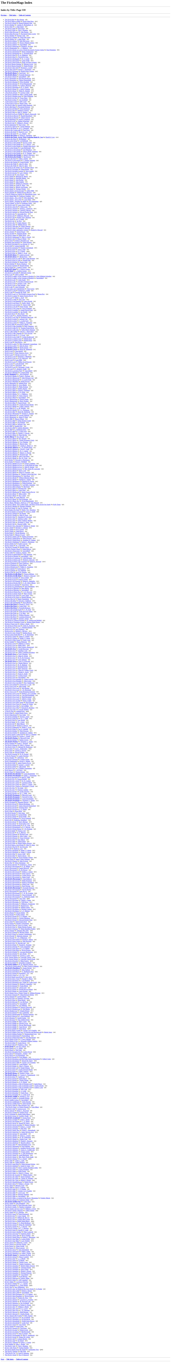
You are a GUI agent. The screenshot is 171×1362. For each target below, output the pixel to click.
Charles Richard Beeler (26, 404)
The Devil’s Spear (10, 1250)
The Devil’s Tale (10, 1340)
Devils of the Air (10, 599)
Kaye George (20, 529)
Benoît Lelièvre (25, 1143)
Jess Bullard (21, 422)
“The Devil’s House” (11, 93)
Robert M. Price (23, 1298)
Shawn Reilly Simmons (30, 151)
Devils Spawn (9, 1246)
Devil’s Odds (9, 552)
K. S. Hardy (25, 87)
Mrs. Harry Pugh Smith (26, 1157)
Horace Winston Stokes (27, 43)
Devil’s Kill (8, 246)
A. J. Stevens (23, 1226)
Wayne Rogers (26, 889)
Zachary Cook (21, 283)
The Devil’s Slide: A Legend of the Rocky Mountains (21, 1198)
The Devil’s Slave (10, 1184)
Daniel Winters (25, 1068)
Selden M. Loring (24, 1337)
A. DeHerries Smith (28, 897)
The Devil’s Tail (10, 1339)
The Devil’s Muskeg (11, 506)
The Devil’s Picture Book (13, 825)
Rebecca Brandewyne (22, 240)
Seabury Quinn (24, 1073)
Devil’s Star (8, 1287)
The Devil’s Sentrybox (12, 1132)
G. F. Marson (25, 911)
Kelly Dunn (57, 504)
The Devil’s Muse (10, 488)
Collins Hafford (20, 1162)
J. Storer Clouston (24, 89)
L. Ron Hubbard (23, 374)
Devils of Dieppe (10, 570)
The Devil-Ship (9, 19)
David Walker (20, 913)
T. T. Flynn (21, 335)
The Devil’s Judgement (12, 237)
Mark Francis (24, 961)
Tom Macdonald (30, 1037)
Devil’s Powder (9, 936)
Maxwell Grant (25, 738)
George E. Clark (25, 955)
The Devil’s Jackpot (11, 208)
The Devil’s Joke (10, 224)
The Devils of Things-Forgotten (15, 620)
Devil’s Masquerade (11, 399)
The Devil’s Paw (10, 768)
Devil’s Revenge (10, 1020)
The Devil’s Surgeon (11, 1328)
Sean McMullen (30, 586)
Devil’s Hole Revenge (12, 32)
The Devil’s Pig (10, 832)
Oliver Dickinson (20, 863)
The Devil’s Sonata (11, 1223)
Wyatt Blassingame (26, 84)
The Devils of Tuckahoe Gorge (14, 622)
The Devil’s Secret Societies (13, 1125)
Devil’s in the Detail (11, 141)
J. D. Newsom (27, 592)
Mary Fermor (28, 593)
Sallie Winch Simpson (28, 330)
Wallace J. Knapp (23, 1184)
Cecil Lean (21, 1193)
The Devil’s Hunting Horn (13, 96)
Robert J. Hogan (26, 1180)
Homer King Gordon (27, 71)
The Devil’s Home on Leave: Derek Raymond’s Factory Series (24, 50)
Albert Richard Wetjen (27, 995)
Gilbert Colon (46, 1059)
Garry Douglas (23, 654)
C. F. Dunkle (22, 1189)
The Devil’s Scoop (10, 1116)
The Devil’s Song (10, 1230)
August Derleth (22, 779)
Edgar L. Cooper (27, 784)
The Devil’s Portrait (11, 932)
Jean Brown (18, 342)
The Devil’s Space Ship (12, 1235)
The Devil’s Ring (10, 1043)
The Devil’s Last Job (11, 306)
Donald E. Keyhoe (27, 46)
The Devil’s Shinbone (11, 1143)
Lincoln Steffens (23, 709)
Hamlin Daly (19, 426)
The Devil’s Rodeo (11, 1064)
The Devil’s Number (11, 547)
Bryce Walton (26, 1235)
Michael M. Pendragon (25, 747)
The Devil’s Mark (10, 388)
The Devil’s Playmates (12, 902)
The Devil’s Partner (11, 740)
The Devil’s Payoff (11, 804)
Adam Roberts (27, 242)
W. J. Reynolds (20, 545)
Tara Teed (22, 898)
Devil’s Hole (9, 27)
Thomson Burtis (22, 233)
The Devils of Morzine (12, 588)
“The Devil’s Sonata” (11, 1228)
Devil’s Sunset (9, 1326)
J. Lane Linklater (25, 1039)
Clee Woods (21, 720)
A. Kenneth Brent (27, 53)
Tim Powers (27, 157)
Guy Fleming (24, 442)
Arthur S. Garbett (24, 636)
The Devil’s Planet (10, 857)
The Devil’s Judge (10, 235)
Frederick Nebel (24, 1200)
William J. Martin (23, 1307)
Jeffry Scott (23, 101)
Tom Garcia (30, 289)
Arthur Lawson (28, 679)
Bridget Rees (28, 340)
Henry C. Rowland (23, 1111)
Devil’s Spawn (9, 1242)
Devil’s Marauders (10, 383)
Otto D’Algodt (23, 1333)
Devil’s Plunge (9, 913)
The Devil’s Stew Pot (11, 1308)
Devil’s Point (9, 922)
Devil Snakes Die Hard (12, 510)
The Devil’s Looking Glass (13, 339)
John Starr (23, 1128)
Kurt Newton (26, 886)
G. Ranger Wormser (21, 315)
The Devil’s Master (11, 404)
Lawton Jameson (24, 415)
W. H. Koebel (24, 754)
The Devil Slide (10, 324)
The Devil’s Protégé (11, 952)
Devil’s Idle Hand (10, 107)
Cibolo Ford (23, 987)
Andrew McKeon (25, 85)
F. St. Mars (22, 613)
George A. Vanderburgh (27, 1075)
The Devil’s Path (10, 763)
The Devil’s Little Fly (11, 328)
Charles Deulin (23, 1080)
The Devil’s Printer (11, 945)
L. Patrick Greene (21, 267)
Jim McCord (22, 943)
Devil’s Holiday (10, 35)
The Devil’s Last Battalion (13, 301)
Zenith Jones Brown (28, 1321)
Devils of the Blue (10, 601)
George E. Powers (20, 750)
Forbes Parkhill (23, 1348)
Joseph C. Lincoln (23, 433)
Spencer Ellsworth (26, 1007)
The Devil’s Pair (10, 720)
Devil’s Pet (8, 820)
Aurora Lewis (21, 1109)
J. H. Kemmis (28, 829)
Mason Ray (41, 294)
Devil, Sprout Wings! (11, 957)
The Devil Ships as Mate (12, 21)
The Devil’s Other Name (12, 640)
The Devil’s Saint (10, 1105)
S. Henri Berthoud (25, 1223)
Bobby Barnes (22, 388)
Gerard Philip (22, 815)
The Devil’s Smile (10, 1205)
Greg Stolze (22, 1324)
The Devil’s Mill (10, 421)
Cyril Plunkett (25, 980)
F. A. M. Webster (20, 408)
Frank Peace (24, 1093)
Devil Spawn (9, 770)
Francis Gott (22, 831)
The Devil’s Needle (11, 515)
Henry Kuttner (24, 401)
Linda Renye (20, 531)
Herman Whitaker (25, 506)
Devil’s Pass (8, 750)
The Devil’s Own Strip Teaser (14, 702)
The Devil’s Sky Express (12, 1175)
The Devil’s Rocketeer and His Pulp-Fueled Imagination (22, 1059)
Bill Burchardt (25, 1332)
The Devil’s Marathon (12, 381)
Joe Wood (21, 1340)
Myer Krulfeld (24, 82)
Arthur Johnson (25, 226)
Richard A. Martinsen (25, 356)
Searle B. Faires (25, 1166)
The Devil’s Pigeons (11, 834)
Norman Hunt (23, 807)
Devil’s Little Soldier (11, 331)
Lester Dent (23, 606)
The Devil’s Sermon (11, 1134)
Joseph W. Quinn (27, 704)
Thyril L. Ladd (24, 449)
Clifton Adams (29, 1210)
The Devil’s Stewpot (11, 1312)
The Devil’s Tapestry (11, 1351)
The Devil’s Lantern (11, 296)
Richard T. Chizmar (22, 528)
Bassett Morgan (26, 597)
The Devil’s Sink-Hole (12, 1164)
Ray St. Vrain (23, 458)
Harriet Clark (21, 35)
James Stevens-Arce (27, 1132)
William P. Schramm (22, 183)
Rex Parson (20, 19)
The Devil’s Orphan (11, 638)
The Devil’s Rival (10, 1045)
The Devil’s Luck (10, 356)
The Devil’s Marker (11, 394)
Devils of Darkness (11, 563)
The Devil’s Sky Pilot (11, 1176)
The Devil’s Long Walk (12, 337)
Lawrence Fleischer (22, 1282)
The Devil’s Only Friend (12, 633)
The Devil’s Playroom (12, 905)
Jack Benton (25, 688)
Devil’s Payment (10, 802)
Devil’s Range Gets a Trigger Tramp (16, 993)
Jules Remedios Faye (24, 1144)
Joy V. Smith (20, 219)
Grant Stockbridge (29, 774)
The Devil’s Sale (10, 1109)
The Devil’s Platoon (11, 861)
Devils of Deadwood (11, 567)
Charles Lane (23, 1139)
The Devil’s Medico (11, 410)
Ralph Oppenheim (23, 599)
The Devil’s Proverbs (11, 961)
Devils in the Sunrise (11, 162)
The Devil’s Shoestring (12, 1146)
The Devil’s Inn (10, 123)
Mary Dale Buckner (29, 258)
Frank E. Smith (23, 674)
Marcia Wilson (19, 419)
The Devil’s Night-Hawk (12, 538)
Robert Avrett (24, 1330)
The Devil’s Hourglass (12, 87)
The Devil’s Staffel (11, 1276)
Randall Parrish (23, 667)
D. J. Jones (21, 722)
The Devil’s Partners (11, 745)
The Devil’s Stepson (11, 1299)
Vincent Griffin (22, 524)
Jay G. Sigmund (24, 128)
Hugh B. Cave (23, 132)
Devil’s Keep (9, 240)
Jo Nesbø (39, 1289)
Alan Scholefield (23, 1250)
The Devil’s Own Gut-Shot (13, 683)
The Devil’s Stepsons (11, 1303)
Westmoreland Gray (30, 1034)
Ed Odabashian (33, 201)
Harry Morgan (23, 822)
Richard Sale (24, 454)
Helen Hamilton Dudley (28, 929)
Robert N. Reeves (22, 725)
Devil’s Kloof (9, 267)
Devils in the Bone (10, 128)
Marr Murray (21, 724)
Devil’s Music (9, 497)
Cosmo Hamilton (23, 1169)
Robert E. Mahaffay (29, 581)
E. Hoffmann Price (20, 429)
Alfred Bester (25, 169)
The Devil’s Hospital (11, 82)
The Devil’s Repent (11, 1012)
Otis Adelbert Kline (24, 1020)
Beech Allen (24, 444)
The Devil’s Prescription (12, 939)
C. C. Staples (24, 1283)
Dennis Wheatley (30, 1125)
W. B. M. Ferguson (24, 658)
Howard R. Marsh (22, 324)
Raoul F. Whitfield (21, 462)
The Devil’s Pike (10, 841)
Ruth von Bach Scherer (29, 62)
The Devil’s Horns (10, 76)
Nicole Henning (20, 533)
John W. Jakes (23, 164)
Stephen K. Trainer (25, 479)
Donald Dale (27, 260)
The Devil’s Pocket (11, 916)
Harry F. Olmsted (31, 734)
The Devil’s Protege (11, 955)
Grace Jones (25, 595)
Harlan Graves (23, 740)
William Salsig (25, 907)
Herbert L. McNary (21, 631)
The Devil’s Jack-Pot (11, 207)
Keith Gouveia (23, 544)
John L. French (26, 237)
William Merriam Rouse (26, 478)
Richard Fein (22, 488)
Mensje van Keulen (22, 187)
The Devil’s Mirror (11, 435)
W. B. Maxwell (23, 358)
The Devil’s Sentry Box (12, 1130)
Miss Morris (25, 588)
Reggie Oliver (29, 167)
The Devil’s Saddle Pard (12, 1103)
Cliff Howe (20, 758)
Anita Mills (18, 360)
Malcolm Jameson (22, 936)
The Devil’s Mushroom (12, 492)
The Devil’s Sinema (11, 1159)
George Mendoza (24, 918)
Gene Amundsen (25, 946)
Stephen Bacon (27, 633)
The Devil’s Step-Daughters (13, 1294)
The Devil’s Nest (10, 517)
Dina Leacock (20, 1248)
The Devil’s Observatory (12, 551)
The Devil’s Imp (10, 110)
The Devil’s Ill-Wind (11, 109)
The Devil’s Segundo (11, 1127)
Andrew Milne (24, 1278)
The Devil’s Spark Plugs (12, 1237)
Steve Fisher (25, 1269)
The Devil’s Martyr (11, 396)
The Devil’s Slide (10, 1189)
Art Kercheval (25, 1319)
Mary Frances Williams (31, 966)
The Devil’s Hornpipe (11, 71)
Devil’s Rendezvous (11, 1011)
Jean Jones (21, 813)
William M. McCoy (23, 1217)
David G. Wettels (24, 761)
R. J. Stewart (26, 827)
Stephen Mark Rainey (33, 622)
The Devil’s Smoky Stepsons (14, 1210)
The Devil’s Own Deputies (13, 679)
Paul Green (22, 125)
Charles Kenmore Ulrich (26, 440)
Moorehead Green (30, 194)
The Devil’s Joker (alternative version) (17, 230)
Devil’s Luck (9, 351)
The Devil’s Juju (10, 239)
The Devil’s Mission (11, 442)
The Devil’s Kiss (10, 249)
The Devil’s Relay (10, 1005)
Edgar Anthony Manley (25, 520)
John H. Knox (23, 346)
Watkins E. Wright (29, 526)
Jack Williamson (19, 1287)
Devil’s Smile (9, 1203)
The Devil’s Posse (10, 934)
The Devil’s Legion (11, 319)
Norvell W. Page (23, 57)
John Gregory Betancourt (26, 647)
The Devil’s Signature (11, 1153)
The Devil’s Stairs (10, 1280)
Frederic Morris (45, 1198)
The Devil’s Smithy (11, 1207)
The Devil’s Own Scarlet (12, 700)
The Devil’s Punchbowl (12, 970)
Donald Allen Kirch (29, 146)
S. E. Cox (22, 975)
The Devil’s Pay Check (12, 781)
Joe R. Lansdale (23, 729)
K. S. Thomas (27, 153)
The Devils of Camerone (12, 558)
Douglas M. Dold (20, 292)
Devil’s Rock (9, 1053)
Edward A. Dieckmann (22, 460)
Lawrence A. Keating (26, 1299)
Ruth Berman (24, 1312)
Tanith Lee (21, 1077)
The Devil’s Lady (10, 280)
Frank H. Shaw (20, 185)
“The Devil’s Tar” (10, 1353)
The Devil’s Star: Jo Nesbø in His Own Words (19, 1289)
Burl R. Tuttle (25, 777)
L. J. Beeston (24, 1228)
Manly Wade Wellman (23, 859)
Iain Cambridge (24, 1012)
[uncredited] (23, 44)
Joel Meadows (27, 150)
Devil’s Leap (9, 315)
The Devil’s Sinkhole (11, 1166)
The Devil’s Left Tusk (12, 317)
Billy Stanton (28, 1316)
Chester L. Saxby (23, 672)
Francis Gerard (23, 579)
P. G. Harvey (27, 144)
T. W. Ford (27, 610)
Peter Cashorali (28, 1232)
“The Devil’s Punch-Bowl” (13, 966)
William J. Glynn (30, 1209)
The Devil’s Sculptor (11, 1119)
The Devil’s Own (10, 645)
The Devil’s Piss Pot (11, 847)
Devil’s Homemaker (11, 48)
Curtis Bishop (23, 1064)
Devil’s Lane (9, 292)
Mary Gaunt (23, 1021)
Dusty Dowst (26, 873)
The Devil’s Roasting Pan (13, 1052)
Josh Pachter (20, 180)
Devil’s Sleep (9, 1185)
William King (23, 383)
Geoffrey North (23, 1116)
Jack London (25, 577)
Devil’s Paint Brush (11, 715)
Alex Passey (20, 175)
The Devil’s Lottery (11, 344)
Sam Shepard (35, 503)
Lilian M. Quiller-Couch (25, 670)
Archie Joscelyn (24, 791)
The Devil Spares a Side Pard (14, 734)
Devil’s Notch (9, 545)
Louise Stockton (23, 756)
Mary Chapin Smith (26, 94)
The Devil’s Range (11, 989)
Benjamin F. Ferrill (28, 786)
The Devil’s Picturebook (12, 827)
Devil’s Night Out (10, 544)
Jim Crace (22, 299)
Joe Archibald (23, 100)
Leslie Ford (25, 1323)
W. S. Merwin (21, 832)
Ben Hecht (21, 314)
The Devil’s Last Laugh (12, 308)
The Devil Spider (10, 831)
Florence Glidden (22, 790)
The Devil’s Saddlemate (12, 1102)
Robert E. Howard (24, 228)
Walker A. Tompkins (25, 322)
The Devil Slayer (10, 314)
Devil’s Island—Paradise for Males (16, 201)
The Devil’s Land (10, 290)
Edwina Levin (23, 1023)
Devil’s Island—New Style (13, 198)
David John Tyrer (24, 823)
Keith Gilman (20, 914)
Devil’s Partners (10, 743)
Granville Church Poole (27, 959)
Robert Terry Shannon (24, 217)
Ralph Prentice (28, 66)
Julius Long (24, 207)
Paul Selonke (21, 285)
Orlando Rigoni (24, 1011)
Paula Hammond (23, 1214)
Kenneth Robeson (24, 75)
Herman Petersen (28, 1014)
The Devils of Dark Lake (12, 560)
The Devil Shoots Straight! (13, 64)
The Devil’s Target (10, 1355)
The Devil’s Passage (11, 754)
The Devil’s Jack (10, 205)
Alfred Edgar (22, 841)
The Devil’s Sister (10, 1168)
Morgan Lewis (28, 64)
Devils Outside (9, 642)
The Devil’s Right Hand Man (14, 1037)
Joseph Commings (24, 119)
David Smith (23, 816)
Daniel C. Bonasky (27, 1141)
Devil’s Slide (9, 1187)
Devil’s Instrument (10, 125)
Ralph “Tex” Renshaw (29, 510)
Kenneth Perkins (24, 1098)
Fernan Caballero (29, 463)
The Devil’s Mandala (11, 372)
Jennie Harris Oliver (21, 713)
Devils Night (9, 533)
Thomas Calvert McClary (29, 474)
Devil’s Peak (9, 811)
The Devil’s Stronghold (12, 1321)
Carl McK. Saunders (28, 485)
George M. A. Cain (25, 684)
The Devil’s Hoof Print (12, 60)
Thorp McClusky (25, 37)
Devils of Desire (10, 569)
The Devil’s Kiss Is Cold (12, 258)
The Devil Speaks (10, 813)
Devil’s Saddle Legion (12, 1100)
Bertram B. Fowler (28, 481)
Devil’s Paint (9, 713)
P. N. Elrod (21, 392)
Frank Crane (26, 640)
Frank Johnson (22, 223)
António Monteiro (23, 428)
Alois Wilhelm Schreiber (43, 276)
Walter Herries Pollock (25, 927)
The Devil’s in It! (10, 121)
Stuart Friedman (26, 1176)
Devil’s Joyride (9, 233)
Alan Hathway (27, 879)
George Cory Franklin (30, 1030)
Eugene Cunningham (25, 934)
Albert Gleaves (25, 117)
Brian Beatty (22, 1000)
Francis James (25, 1152)
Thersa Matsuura (21, 642)
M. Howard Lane (25, 1301)
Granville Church (25, 957)
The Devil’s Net (10, 524)
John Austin (22, 686)
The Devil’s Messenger (12, 413)
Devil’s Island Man (11, 196)
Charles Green (23, 1262)
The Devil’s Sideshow (12, 1150)
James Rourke (26, 1102)
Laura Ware (22, 490)
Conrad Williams (25, 126)
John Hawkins (26, 941)
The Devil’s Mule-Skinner (13, 487)
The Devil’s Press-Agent (12, 941)
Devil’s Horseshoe (10, 78)
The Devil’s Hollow (11, 41)
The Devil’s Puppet (11, 973)
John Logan (27, 681)
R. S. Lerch (24, 1308)
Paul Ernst (22, 73)
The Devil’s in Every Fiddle (13, 114)
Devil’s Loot (9, 342)
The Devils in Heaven (12, 116)
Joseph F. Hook (24, 618)
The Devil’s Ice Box (11, 98)
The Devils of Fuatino (12, 577)
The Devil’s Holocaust (12, 46)
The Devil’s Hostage (11, 84)
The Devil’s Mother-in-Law (13, 463)
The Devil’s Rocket (11, 1057)
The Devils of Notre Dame (13, 593)
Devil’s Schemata (10, 1114)
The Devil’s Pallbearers (12, 727)
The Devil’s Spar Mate (12, 1239)
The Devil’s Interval (11, 126)
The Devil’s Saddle (11, 1098)
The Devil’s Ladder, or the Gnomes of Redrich (19, 276)
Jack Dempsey (20, 629)
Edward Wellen (19, 752)
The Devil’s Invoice (11, 173)
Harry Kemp (24, 306)
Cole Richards (19, 363)
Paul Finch (21, 28)
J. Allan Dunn (19, 27)
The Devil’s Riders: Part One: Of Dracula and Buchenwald (23, 1032)
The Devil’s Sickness (11, 1148)
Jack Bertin (23, 954)
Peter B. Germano (24, 472)
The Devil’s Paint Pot (11, 718)
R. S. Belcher (20, 1212)
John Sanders (20, 182)
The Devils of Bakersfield (13, 554)
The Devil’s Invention (11, 169)
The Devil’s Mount (11, 470)
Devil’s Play (8, 863)
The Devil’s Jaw (10, 214)
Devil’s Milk (9, 419)
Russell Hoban (24, 265)
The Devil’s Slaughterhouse (13, 1182)
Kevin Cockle (27, 142)
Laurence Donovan (25, 617)
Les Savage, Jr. (25, 244)
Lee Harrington (20, 1055)
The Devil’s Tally (10, 1346)
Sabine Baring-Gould (24, 421)
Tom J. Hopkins (23, 30)
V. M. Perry (19, 770)
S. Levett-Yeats (26, 380)
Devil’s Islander (10, 192)
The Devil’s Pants (10, 729)
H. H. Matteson (23, 55)
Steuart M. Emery (27, 1061)
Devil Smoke (9, 460)
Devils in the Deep (10, 139)
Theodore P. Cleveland (25, 517)
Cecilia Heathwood (28, 337)
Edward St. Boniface (27, 708)
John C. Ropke (20, 1344)
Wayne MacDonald (25, 1025)
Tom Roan (18, 365)
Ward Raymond (27, 697)
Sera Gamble (30, 171)
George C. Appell (24, 736)
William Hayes (22, 224)
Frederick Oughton (25, 196)
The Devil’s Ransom (11, 995)
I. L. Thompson (24, 410)
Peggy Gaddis (27, 700)
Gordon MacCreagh (23, 1219)
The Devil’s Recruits (11, 1002)
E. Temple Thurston (29, 160)
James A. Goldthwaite (28, 1150)
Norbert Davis (23, 1112)
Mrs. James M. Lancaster (32, 469)
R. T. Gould (25, 59)
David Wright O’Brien (26, 857)
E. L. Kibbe (19, 1048)
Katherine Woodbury (20, 820)
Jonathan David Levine (27, 1148)
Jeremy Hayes (22, 856)
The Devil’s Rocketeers (12, 1061)
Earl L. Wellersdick (21, 749)
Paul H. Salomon (23, 1353)
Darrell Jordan (24, 399)
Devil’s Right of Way (11, 1039)
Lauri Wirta (27, 199)
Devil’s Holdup (9, 25)
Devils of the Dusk (11, 611)
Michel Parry (23, 257)
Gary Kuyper (28, 333)
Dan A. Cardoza (20, 1187)
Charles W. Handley (27, 1178)
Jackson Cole (23, 319)
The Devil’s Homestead (12, 51)
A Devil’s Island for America (14, 194)
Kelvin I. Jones (24, 716)
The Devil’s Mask (10, 397)
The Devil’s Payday (11, 791)
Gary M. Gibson (21, 1046)
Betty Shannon (29, 326)
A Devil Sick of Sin (11, 101)
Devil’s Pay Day (10, 788)
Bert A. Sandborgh (29, 1335)
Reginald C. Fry (24, 973)
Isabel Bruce (23, 1078)
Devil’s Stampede (10, 1285)
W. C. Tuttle (24, 718)
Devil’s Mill (8, 426)
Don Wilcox (21, 840)
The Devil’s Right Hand (12, 1036)
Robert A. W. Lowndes (29, 693)
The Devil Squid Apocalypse (14, 977)
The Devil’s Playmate (11, 900)
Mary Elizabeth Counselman (28, 344)
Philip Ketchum (27, 483)
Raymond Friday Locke (28, 34)
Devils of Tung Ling (11, 624)
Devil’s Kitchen (10, 264)
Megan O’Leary (20, 535)
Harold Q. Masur (27, 939)
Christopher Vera (33, 1349)
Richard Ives (25, 905)
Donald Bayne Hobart (26, 989)
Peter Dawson (27, 538)
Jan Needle (23, 312)
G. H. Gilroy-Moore (29, 583)
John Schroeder (20, 287)
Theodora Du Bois (25, 1255)
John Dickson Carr (28, 378)
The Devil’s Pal (9, 724)
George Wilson (22, 996)
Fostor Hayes (22, 1043)
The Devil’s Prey (10, 943)
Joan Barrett (19, 351)
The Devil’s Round (11, 1078)
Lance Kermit (28, 301)
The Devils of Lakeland (12, 585)
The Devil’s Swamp (11, 1330)
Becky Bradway (22, 264)
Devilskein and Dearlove (12, 242)
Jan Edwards (24, 847)
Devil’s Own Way (10, 709)
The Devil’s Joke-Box (12, 226)
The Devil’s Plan (10, 854)
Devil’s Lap (8, 298)
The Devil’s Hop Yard (12, 68)
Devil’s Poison (9, 923)
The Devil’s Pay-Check (12, 784)
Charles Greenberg (25, 1264)
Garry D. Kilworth (24, 661)
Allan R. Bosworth (30, 114)
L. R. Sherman (25, 1310)
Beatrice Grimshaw (25, 1207)
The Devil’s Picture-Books (13, 829)
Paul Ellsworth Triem (25, 1205)
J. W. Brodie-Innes (26, 447)
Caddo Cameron (24, 406)
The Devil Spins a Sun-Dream (14, 845)
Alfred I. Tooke (26, 699)
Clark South (22, 280)
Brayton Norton (21, 1244)
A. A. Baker (23, 809)
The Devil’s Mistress (11, 444)
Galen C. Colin (19, 1160)
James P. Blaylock (29, 155)
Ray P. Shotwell (24, 1355)
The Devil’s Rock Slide (12, 1062)
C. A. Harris (26, 1121)
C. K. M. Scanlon (27, 893)
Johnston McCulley (23, 930)
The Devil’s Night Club (12, 536)
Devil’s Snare (9, 1212)
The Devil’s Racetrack (12, 980)
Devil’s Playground (11, 868)
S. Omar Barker (23, 1285)
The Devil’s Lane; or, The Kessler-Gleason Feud (20, 294)
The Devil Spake (10, 722)
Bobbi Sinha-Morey (24, 1114)
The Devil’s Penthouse (12, 818)
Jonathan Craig (22, 651)
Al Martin (21, 1260)
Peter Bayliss (23, 435)
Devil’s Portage (9, 930)
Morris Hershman (24, 804)
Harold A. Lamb (23, 1230)
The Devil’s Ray (10, 998)
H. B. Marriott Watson (26, 964)
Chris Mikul (35, 1107)
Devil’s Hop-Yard (10, 69)
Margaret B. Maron (22, 176)
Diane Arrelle (20, 1246)
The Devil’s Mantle (11, 376)
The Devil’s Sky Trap (11, 1180)
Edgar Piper (20, 1326)
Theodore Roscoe (22, 802)
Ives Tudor (22, 715)
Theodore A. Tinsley (26, 741)
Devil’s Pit (8, 848)
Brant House (23, 565)
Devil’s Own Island (11, 684)
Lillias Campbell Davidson (26, 652)
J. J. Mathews (24, 48)
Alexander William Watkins (29, 1041)
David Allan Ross (28, 21)
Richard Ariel (24, 834)
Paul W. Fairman (23, 508)
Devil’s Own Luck (10, 686)
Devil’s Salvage (10, 1111)
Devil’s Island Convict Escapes (14, 191)
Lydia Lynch (33, 982)
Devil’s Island (9, 176)
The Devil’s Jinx (10, 223)
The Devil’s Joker (10, 228)
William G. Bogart (22, 123)
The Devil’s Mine (10, 433)
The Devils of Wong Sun (12, 626)
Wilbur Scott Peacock (25, 362)
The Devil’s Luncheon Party (13, 371)
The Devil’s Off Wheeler (12, 581)
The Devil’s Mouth (11, 478)
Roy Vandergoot (29, 683)
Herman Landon (26, 909)
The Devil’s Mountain (12, 474)
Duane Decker (27, 968)
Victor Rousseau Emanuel (27, 692)
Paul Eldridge (25, 1146)
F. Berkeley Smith (21, 369)
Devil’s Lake (9, 287)
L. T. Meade (22, 1258)
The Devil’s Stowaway (12, 1317)
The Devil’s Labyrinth (12, 273)
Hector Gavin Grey (21, 355)
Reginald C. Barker (21, 1053)
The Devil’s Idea (10, 105)
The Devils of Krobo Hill (13, 583)
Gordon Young (22, 675)
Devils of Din (9, 572)
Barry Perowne (23, 668)
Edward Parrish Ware (26, 212)
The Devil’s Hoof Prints (12, 62)
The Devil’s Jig (9, 221)
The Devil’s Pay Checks (12, 786)
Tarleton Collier (23, 519)
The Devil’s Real (10, 1000)
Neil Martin (26, 1009)
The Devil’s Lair (10, 283)
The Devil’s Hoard (10, 23)
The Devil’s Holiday (11, 37)
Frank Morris (24, 986)
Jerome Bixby (26, 1118)
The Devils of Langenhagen (13, 586)
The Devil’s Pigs (10, 840)
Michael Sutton (24, 932)
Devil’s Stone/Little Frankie (13, 1316)
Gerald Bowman (23, 649)
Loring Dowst (26, 875)
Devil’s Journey (10, 232)
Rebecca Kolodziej (28, 882)
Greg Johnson (22, 659)
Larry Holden (25, 1241)
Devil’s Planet (9, 859)
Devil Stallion (9, 1344)
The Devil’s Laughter (11, 310)
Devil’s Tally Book (11, 1348)
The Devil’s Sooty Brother (13, 1232)
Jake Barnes (24, 32)
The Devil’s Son (10, 1216)
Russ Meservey (28, 602)
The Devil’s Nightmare (12, 542)
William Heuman (35, 993)
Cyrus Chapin (21, 1216)
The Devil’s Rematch (11, 1007)
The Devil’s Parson (11, 736)
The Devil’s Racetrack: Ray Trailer (16, 982)
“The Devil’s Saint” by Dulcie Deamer (17, 1107)
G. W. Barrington (28, 634)
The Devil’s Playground (12, 866)
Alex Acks (28, 977)
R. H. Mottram (22, 665)
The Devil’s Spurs (10, 1260)
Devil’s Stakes (9, 1282)
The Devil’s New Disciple (13, 526)
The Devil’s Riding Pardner (13, 1034)
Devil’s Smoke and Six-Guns (14, 1209)
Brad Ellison (26, 1036)
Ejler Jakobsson (25, 109)
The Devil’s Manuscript (12, 378)
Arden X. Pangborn (29, 626)
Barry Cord (22, 470)
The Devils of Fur (10, 579)
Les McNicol (24, 1002)
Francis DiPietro (29, 574)
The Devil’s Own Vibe (12, 706)
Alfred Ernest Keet (21, 922)
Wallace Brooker (24, 615)
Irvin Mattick (23, 1057)
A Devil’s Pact (9, 711)
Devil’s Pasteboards (11, 761)
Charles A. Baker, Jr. (26, 446)
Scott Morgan (23, 1276)
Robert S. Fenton (25, 1305)
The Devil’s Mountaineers (13, 476)
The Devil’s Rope (10, 1070)
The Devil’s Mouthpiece (12, 481)
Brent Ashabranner (28, 51)
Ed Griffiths (25, 706)
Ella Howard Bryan (25, 78)
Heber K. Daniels (24, 91)
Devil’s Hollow (9, 39)
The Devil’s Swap (10, 1333)
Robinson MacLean (27, 317)
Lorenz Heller (25, 1239)
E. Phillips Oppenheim (25, 768)
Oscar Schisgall (27, 308)
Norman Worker (21, 189)
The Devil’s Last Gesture (12, 305)
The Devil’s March (11, 385)
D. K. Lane (26, 825)
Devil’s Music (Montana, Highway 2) (16, 503)
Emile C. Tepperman (30, 775)
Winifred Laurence (23, 110)
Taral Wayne (23, 1027)
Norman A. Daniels (28, 413)
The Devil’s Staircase (11, 1278)
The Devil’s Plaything (11, 907)
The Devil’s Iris (9, 175)
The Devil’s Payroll (11, 809)
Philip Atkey (22, 645)
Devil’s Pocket (9, 914)
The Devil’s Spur (10, 1258)
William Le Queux (24, 643)
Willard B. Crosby (22, 1242)
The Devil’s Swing (11, 1337)
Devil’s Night (9, 528)
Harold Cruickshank (26, 248)
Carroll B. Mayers (25, 210)
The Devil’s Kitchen (11, 262)
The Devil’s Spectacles (12, 1251)
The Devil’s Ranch (11, 987)
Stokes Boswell (24, 868)
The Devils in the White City (14, 167)
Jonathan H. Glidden (29, 540)
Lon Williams (23, 1005)
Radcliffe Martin (21, 178)
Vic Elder (20, 788)
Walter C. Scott (22, 253)
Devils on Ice (9, 629)
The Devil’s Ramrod (11, 984)
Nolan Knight (24, 162)
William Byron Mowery (24, 192)
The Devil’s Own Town (12, 704)
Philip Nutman (23, 387)
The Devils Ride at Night (12, 1030)
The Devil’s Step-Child (12, 1291)
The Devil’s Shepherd (11, 1141)
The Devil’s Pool (10, 925)
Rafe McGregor (24, 41)
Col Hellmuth (24, 141)
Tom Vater (18, 1050)
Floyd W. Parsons (21, 572)
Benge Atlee (24, 262)
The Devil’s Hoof (10, 55)
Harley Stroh (26, 303)
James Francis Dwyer (26, 296)
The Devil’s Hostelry (11, 85)
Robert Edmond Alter (25, 23)
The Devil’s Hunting (11, 94)
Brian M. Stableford (26, 349)
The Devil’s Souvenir (11, 1234)
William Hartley (28, 1175)
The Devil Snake (10, 508)
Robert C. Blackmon (27, 542)
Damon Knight (20, 772)
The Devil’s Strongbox (12, 1319)
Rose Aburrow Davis (21, 353)
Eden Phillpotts (28, 96)
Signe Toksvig (23, 396)
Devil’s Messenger (10, 415)
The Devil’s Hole (10, 28)
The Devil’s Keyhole (11, 244)
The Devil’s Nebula (11, 513)
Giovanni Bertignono (26, 952)
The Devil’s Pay (10, 779)
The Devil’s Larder (11, 299)
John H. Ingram (29, 467)
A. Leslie (23, 1091)
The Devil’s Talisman (11, 1342)
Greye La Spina (23, 925)
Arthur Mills (30, 191)
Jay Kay (19, 221)
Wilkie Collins (25, 1251)
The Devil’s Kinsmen (11, 248)
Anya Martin (23, 385)
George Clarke (24, 93)
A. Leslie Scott (23, 321)
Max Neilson (26, 970)
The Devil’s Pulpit (10, 963)
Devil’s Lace (9, 274)
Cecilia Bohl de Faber (31, 465)
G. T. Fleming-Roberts (25, 627)
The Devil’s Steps (10, 1298)
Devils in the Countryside (13, 130)
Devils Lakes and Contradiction (15, 289)
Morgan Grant (19, 1185)
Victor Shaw (24, 98)
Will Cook (24, 1089)
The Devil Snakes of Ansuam (14, 511)
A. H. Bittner (26, 866)
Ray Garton (22, 495)
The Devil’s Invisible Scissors (14, 171)
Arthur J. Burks (23, 158)
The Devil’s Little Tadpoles (13, 333)
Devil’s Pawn (9, 772)
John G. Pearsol (25, 745)
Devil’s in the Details (11, 148)
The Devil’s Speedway (12, 1253)
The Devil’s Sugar (10, 1324)
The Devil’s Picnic (10, 822)
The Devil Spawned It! (12, 777)
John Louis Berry (24, 456)
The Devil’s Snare (10, 1214)
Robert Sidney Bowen (25, 843)
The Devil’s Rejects (11, 1004)
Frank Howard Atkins (26, 611)
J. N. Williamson (22, 938)
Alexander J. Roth (23, 367)
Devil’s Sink (8, 1160)
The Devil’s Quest (10, 975)
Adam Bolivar (26, 549)
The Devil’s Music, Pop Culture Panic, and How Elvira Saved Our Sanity (28, 504)
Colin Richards (27, 558)
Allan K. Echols (23, 656)
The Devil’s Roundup (11, 1089)
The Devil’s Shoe (10, 1144)
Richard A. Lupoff (26, 68)
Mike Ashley (23, 494)
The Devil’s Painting (11, 716)
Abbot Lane (25, 884)
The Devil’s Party (10, 747)
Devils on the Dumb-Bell (12, 634)
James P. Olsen (23, 417)
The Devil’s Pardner (11, 731)
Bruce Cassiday (24, 1257)
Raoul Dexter (22, 403)
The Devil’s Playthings (12, 909)
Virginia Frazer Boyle (27, 328)
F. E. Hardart (23, 916)
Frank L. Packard (24, 376)
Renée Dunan (24, 347)
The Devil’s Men (10, 412)
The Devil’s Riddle (11, 1021)
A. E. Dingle (23, 1082)
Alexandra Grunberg (24, 963)
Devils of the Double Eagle (13, 610)
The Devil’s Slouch (11, 1200)
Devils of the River (11, 615)
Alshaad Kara (20, 711)
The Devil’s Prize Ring (12, 948)
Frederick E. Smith (24, 290)
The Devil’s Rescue (11, 1016)
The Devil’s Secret (10, 1123)
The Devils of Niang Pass (13, 592)
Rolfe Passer (22, 1171)
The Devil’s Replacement (13, 1014)
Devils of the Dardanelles (13, 602)
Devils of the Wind (11, 618)
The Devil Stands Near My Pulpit (15, 1349)
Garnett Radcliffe (19, 246)
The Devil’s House (11, 89)
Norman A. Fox (24, 1096)
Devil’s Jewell (9, 219)
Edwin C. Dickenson (24, 69)
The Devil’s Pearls (10, 816)
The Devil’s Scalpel (11, 1112)
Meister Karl (28, 339)
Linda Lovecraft (24, 255)
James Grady (26, 877)
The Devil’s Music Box (12, 501)
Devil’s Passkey (10, 758)
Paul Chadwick (24, 563)
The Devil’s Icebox (11, 100)
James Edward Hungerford (27, 806)
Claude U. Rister (26, 900)
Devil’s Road (9, 1048)
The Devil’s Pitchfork (11, 850)
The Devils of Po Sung (12, 595)
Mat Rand (26, 487)
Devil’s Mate (9, 408)
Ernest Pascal (21, 232)
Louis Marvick (20, 497)
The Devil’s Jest (10, 216)
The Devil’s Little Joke (12, 330)
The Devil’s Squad (10, 1262)
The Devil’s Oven (10, 643)
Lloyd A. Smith (30, 511)
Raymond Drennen (24, 107)
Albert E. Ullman (23, 1173)
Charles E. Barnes (21, 552)
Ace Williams (22, 570)
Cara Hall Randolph (28, 695)
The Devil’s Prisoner (11, 946)
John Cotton (23, 836)
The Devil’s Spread (11, 1257)
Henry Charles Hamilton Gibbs (28, 1168)
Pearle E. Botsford (24, 390)
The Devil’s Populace (11, 929)
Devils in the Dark (10, 132)
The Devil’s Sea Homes (12, 1121)
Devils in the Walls (11, 164)
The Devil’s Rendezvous (12, 1009)
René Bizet (18, 811)
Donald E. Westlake (25, 945)
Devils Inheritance (10, 119)
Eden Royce (23, 891)
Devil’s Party (9, 749)
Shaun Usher (23, 103)
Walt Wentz (22, 1028)
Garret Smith (25, 60)
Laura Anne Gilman (24, 205)
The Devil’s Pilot (10, 843)
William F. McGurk (23, 216)
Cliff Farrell (22, 766)
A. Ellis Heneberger (27, 1153)
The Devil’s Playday (11, 864)
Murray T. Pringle (25, 453)
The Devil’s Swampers (12, 1332)
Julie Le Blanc (19, 274)
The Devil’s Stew (10, 1307)
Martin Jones (48, 1032)
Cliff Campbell (23, 1280)
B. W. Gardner (26, 781)
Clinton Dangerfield (25, 80)
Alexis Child (21, 249)
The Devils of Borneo (11, 556)
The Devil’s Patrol (10, 765)
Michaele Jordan (26, 273)
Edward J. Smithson (25, 601)
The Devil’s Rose (10, 1077)
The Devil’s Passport (11, 759)
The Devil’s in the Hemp (12, 160)
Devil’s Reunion (10, 1018)
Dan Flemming (51, 50)
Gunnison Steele (27, 782)
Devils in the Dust (10, 158)
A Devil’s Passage (10, 756)
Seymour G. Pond (23, 522)
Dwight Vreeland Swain (25, 281)
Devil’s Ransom (10, 996)
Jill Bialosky (23, 139)
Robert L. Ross (23, 1045)
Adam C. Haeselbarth (28, 1130)
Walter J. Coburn (25, 638)
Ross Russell (30, 702)
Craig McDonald (25, 148)
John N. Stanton (22, 112)
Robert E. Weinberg (26, 135)
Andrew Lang (38, 1087)
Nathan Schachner (23, 121)
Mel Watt (23, 1351)
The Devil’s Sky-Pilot (11, 1178)
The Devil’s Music (10, 494)
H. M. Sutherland (25, 1137)
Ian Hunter (22, 513)
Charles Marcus (23, 663)
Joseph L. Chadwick (26, 208)
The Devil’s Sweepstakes (12, 1335)
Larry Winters (23, 173)
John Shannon (27, 554)
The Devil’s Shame (11, 1139)
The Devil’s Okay (10, 627)
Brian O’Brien (21, 239)
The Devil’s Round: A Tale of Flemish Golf (18, 1084)
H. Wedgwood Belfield (34, 620)
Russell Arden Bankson (25, 105)
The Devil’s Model (11, 456)
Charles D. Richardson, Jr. (25, 25)
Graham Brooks (22, 1339)
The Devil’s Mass (10, 403)
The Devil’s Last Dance (12, 303)
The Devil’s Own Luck (12, 688)
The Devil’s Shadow (11, 1135)
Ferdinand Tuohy (26, 203)
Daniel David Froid (26, 310)
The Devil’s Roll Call (11, 1068)
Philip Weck (22, 235)
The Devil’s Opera (10, 636)
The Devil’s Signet (10, 1155)
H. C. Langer (24, 451)
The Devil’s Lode (10, 335)
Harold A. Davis (24, 604)
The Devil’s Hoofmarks (12, 59)
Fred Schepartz (23, 499)
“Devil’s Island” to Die (12, 203)
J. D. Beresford (26, 690)
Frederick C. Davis (26, 864)
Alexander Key (22, 214)
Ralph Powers (25, 381)
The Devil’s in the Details (13, 142)
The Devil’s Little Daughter (13, 326)
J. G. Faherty (23, 134)
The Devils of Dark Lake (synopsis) (16, 561)
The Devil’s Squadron (12, 1266)
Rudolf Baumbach (26, 116)
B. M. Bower (23, 870)
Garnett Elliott (24, 372)
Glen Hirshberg (20, 1203)
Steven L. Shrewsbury (27, 331)
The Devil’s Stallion (11, 1283)
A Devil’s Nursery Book (12, 549)
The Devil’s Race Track (12, 979)
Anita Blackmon (24, 1155)
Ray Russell (20, 437)
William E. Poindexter (28, 904)
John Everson (24, 861)
